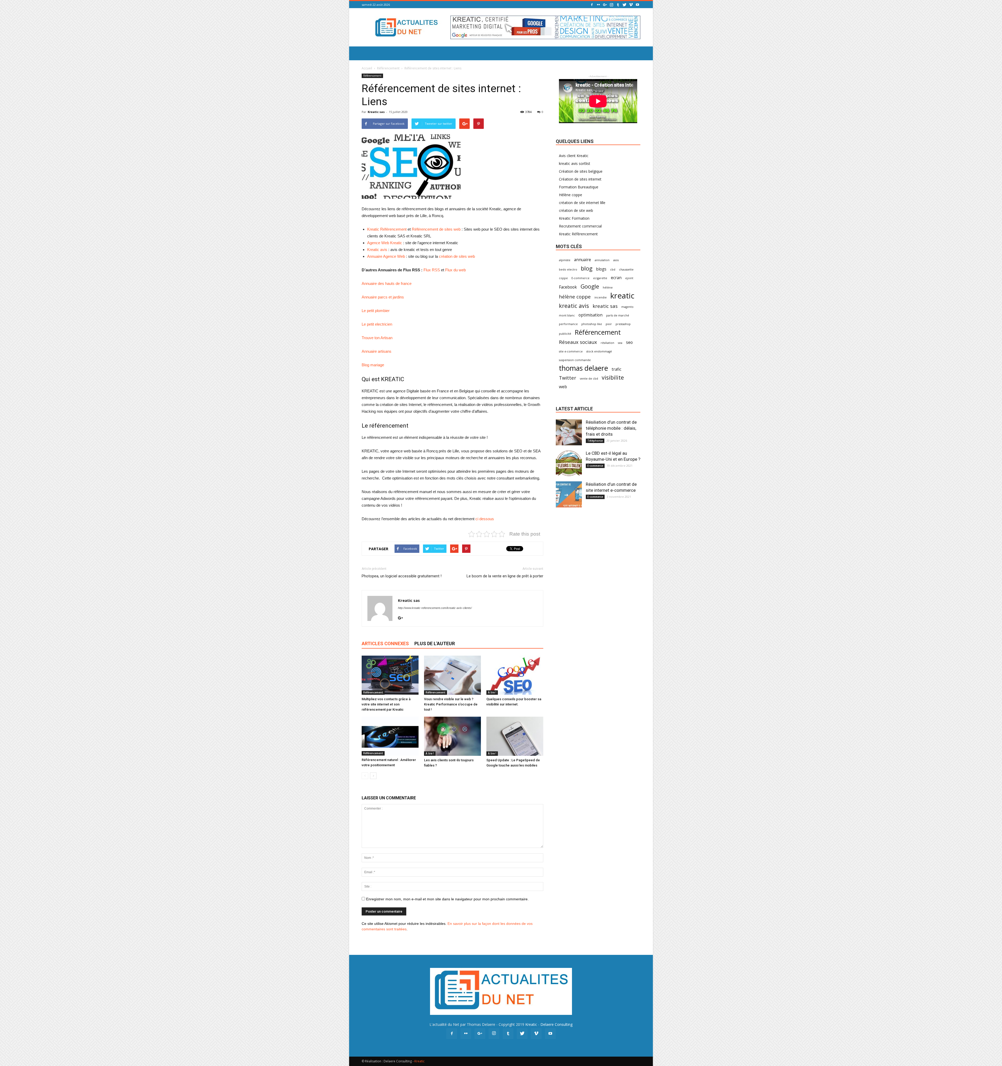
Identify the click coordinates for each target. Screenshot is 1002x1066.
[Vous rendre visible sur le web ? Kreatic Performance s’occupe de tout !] (452, 675)
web (563, 387)
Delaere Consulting (556, 1024)
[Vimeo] (631, 4)
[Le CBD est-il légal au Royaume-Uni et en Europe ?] (569, 463)
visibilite (613, 377)
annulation (602, 260)
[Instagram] (611, 4)
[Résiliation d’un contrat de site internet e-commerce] (569, 494)
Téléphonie (595, 440)
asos (616, 260)
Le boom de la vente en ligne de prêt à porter (505, 576)
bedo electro (568, 269)
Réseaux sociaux (578, 342)
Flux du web (455, 270)
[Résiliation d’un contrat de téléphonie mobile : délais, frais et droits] (569, 432)
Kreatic (531, 1024)
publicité (565, 334)
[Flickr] (598, 4)
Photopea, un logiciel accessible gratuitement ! (402, 576)
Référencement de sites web (436, 229)
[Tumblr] (618, 4)
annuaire (582, 259)
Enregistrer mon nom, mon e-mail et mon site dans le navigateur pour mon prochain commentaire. (447, 899)
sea (620, 343)
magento (627, 307)
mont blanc (567, 315)
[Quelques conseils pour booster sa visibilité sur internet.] (514, 675)
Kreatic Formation (574, 218)
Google (590, 286)
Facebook (568, 287)
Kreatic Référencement (387, 229)
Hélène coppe (570, 194)
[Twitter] (624, 4)
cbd (612, 269)
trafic (616, 369)
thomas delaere (583, 368)
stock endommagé (599, 351)
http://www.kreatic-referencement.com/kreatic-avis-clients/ (435, 607)
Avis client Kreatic (573, 155)
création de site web (576, 210)
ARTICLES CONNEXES (385, 643)
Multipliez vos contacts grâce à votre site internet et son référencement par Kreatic (386, 704)
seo (629, 342)
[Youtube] (637, 4)
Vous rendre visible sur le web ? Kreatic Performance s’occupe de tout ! (451, 704)
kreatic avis (574, 305)
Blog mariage (373, 365)
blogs (601, 269)
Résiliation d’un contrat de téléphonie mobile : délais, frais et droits (611, 428)
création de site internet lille (582, 202)
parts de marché (617, 315)
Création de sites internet (580, 179)
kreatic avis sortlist (574, 163)
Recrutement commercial (580, 226)
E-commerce (580, 278)
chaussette (626, 269)
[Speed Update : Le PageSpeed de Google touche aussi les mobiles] (514, 736)
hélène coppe (575, 296)
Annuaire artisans (376, 351)
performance (568, 324)
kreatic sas (605, 306)
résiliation (607, 343)
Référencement (388, 68)
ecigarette (600, 278)
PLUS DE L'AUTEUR (434, 643)
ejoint (629, 278)
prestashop (623, 324)
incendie (600, 297)
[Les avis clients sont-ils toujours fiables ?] (452, 736)
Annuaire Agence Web (386, 256)
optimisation (590, 315)
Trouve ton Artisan (377, 338)
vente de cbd (589, 378)
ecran (616, 277)
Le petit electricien (377, 324)
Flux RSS (432, 270)
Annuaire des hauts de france (386, 283)
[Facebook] (592, 4)
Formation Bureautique (578, 186)
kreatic (622, 295)
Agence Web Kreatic (384, 243)
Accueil (367, 68)
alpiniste (564, 260)
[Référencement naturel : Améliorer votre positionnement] (390, 736)
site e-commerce (571, 351)
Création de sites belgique (581, 171)
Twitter (567, 377)
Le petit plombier (376, 310)
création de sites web (457, 256)
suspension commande (575, 360)
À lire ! (492, 692)
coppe (563, 278)
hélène (608, 287)
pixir (609, 324)
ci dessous (484, 519)
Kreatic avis (377, 249)
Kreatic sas (376, 112)
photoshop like (591, 324)
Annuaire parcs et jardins (383, 297)
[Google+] (605, 4)
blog (586, 268)
